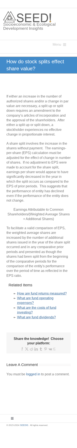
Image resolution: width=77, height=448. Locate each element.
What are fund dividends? (36, 317)
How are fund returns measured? (42, 293)
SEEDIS (24, 425)
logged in (33, 374)
